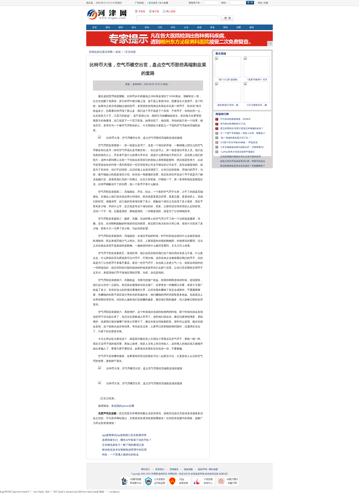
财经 (121, 27)
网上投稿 (170, 11)
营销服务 (174, 469)
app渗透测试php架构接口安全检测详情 (124, 435)
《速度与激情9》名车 (256, 79)
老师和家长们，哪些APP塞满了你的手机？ (126, 440)
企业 (186, 27)
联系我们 (159, 469)
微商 (251, 27)
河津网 (109, 52)
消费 (238, 27)
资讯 (107, 27)
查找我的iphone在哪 (122, 406)
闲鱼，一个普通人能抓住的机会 (120, 454)
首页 (94, 27)
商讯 (225, 27)
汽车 (160, 27)
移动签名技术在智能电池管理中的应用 (124, 449)
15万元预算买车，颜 (257, 105)
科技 (147, 27)
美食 (212, 27)
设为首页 (153, 2)
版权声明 (202, 469)
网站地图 (213, 469)
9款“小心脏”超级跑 (228, 79)
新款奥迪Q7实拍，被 (227, 105)
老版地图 (188, 469)
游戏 (199, 27)
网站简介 (145, 469)
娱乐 (134, 27)
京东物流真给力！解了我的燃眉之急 (123, 444)
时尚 (173, 27)
